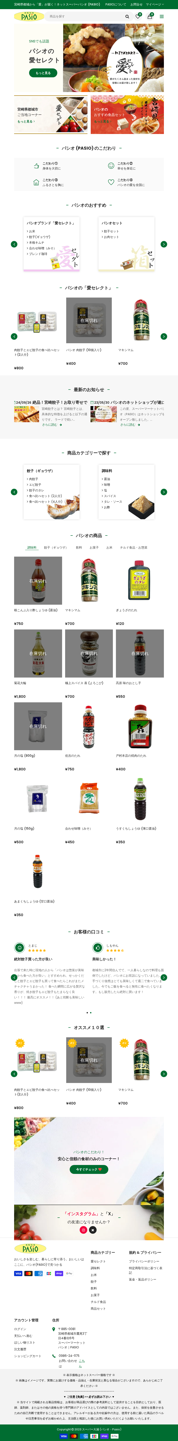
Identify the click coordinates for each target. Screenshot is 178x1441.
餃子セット (111, 231)
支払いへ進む (23, 1336)
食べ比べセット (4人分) (46, 501)
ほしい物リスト (24, 1342)
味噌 (107, 484)
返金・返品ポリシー (142, 1279)
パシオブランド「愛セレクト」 (51, 223)
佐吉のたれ (72, 755)
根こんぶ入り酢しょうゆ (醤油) (36, 610)
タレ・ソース (113, 501)
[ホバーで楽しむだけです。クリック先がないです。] (36, 166)
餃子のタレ (36, 490)
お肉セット (111, 237)
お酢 (107, 507)
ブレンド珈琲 (38, 254)
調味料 (107, 470)
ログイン (20, 1329)
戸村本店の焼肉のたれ (131, 755)
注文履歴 (20, 1349)
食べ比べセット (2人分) (45, 496)
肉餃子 (33, 479)
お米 (32, 231)
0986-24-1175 (69, 1356)
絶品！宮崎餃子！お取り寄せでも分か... (58, 402)
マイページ (154, 4)
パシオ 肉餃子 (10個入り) (31, 350)
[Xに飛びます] (93, 1230)
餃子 (94, 1281)
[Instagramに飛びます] (83, 1230)
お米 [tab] (109, 547)
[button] (87, 1012)
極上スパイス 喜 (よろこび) (84, 683)
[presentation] (14, 244)
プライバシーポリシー (144, 1261)
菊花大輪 (20, 683)
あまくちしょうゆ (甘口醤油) (34, 901)
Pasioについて (115, 4)
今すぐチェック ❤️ (89, 1169)
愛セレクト (98, 1261)
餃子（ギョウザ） (41, 470)
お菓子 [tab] (94, 547)
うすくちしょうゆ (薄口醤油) (136, 828)
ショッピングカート (27, 1356)
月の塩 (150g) (24, 828)
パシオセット (112, 223)
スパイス (110, 496)
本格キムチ (36, 242)
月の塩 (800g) (24, 755)
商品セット (98, 1308)
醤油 (107, 479)
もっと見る (43, 77)
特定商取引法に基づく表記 (145, 1270)
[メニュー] (162, 16)
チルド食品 (98, 1302)
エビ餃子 (35, 484)
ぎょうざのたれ (126, 610)
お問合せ (136, 4)
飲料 (94, 1288)
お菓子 (95, 1295)
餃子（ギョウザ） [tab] (56, 547)
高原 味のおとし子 (128, 683)
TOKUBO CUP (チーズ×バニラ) (140, 350)
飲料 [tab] (79, 547)
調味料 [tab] (31, 547)
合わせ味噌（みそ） (42, 248)
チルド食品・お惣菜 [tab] (133, 547)
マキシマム (73, 350)
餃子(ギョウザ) (39, 237)
